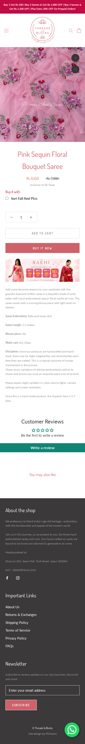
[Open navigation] (6, 30)
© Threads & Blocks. (42, 728)
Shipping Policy (16, 622)
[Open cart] (79, 30)
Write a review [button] (43, 447)
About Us (12, 607)
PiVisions (51, 733)
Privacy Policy (16, 638)
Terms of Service (17, 630)
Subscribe (21, 705)
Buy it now (42, 248)
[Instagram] (17, 578)
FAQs (9, 646)
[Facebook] (7, 578)
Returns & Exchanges (21, 615)
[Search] (71, 30)
